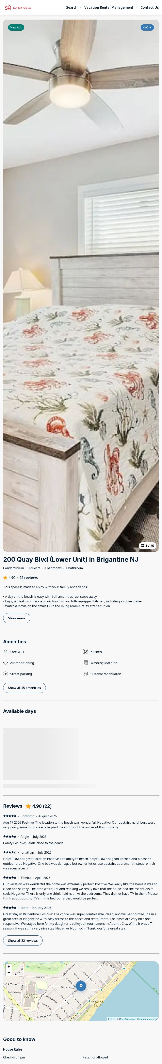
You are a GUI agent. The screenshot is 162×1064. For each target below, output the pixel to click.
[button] (86, 996)
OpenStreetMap (127, 1019)
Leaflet (112, 1019)
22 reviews (28, 577)
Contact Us (149, 7)
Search (71, 7)
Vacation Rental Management (108, 7)
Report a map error (147, 1019)
